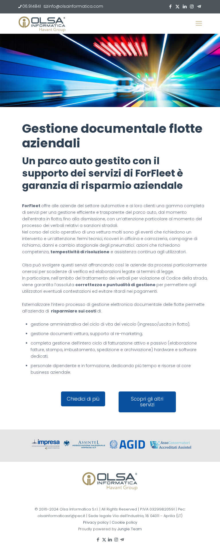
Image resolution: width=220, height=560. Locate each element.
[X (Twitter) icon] (177, 6)
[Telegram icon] (199, 6)
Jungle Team (129, 529)
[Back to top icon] (192, 548)
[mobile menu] (199, 23)
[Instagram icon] (192, 6)
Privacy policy (96, 522)
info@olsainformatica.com (75, 6)
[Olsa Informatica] (42, 23)
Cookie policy (124, 522)
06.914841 (31, 6)
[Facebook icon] (170, 6)
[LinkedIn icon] (184, 6)
